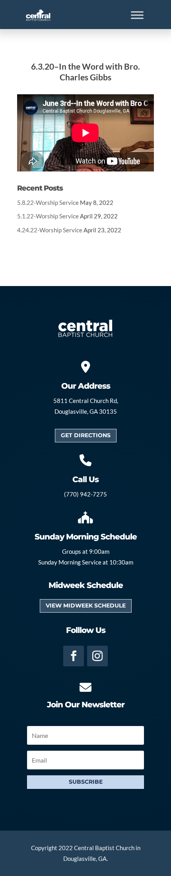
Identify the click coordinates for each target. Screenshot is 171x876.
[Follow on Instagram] (97, 656)
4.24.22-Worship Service (49, 230)
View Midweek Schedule (86, 605)
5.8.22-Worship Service (48, 202)
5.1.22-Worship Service (48, 216)
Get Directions (86, 435)
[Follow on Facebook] (73, 656)
